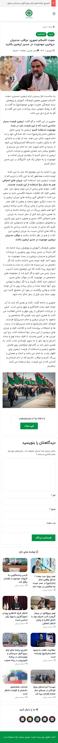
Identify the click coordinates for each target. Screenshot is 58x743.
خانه (50, 27)
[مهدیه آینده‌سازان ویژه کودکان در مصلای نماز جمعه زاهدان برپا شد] (43, 677)
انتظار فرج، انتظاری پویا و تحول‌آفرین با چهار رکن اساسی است (15, 617)
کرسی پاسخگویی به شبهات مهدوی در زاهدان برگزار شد (15, 579)
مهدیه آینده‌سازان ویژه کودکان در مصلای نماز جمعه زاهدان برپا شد (44, 690)
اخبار (45, 27)
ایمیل (52, 509)
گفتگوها (41, 34)
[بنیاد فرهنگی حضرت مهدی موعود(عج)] (29, 14)
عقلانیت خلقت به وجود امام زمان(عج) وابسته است (44, 653)
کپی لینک (29, 425)
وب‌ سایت (51, 523)
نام (53, 495)
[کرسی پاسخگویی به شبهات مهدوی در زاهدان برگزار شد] (15, 565)
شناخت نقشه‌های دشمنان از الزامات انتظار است (15, 690)
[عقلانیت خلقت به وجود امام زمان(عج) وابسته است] (43, 640)
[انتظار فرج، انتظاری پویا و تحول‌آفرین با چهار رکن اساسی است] (15, 603)
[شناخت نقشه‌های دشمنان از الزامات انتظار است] (15, 677)
